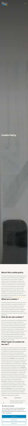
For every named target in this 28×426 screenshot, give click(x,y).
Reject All (14, 423)
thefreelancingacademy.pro (19, 297)
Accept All (14, 416)
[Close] (26, 405)
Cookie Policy (9, 413)
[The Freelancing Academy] (4, 4)
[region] (14, 415)
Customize (14, 420)
